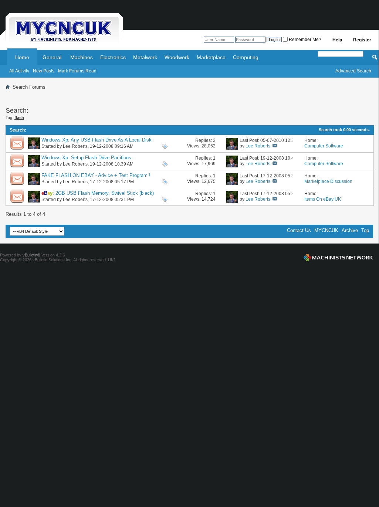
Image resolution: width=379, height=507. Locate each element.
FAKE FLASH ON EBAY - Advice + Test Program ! (95, 175)
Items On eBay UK (322, 199)
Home (22, 57)
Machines (81, 57)
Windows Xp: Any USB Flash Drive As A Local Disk (96, 140)
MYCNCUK (326, 230)
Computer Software (323, 146)
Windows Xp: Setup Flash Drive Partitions (86, 157)
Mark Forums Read (77, 71)
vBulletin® (31, 255)
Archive (350, 230)
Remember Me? (304, 39)
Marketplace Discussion (328, 181)
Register (362, 39)
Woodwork (177, 57)
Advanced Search (353, 71)
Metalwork (145, 57)
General (52, 57)
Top (365, 230)
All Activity (19, 71)
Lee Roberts (75, 146)
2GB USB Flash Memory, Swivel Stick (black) (104, 193)
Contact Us (299, 230)
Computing (245, 57)
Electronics (113, 57)
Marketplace (211, 57)
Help (337, 39)
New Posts (43, 71)
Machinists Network (338, 257)
